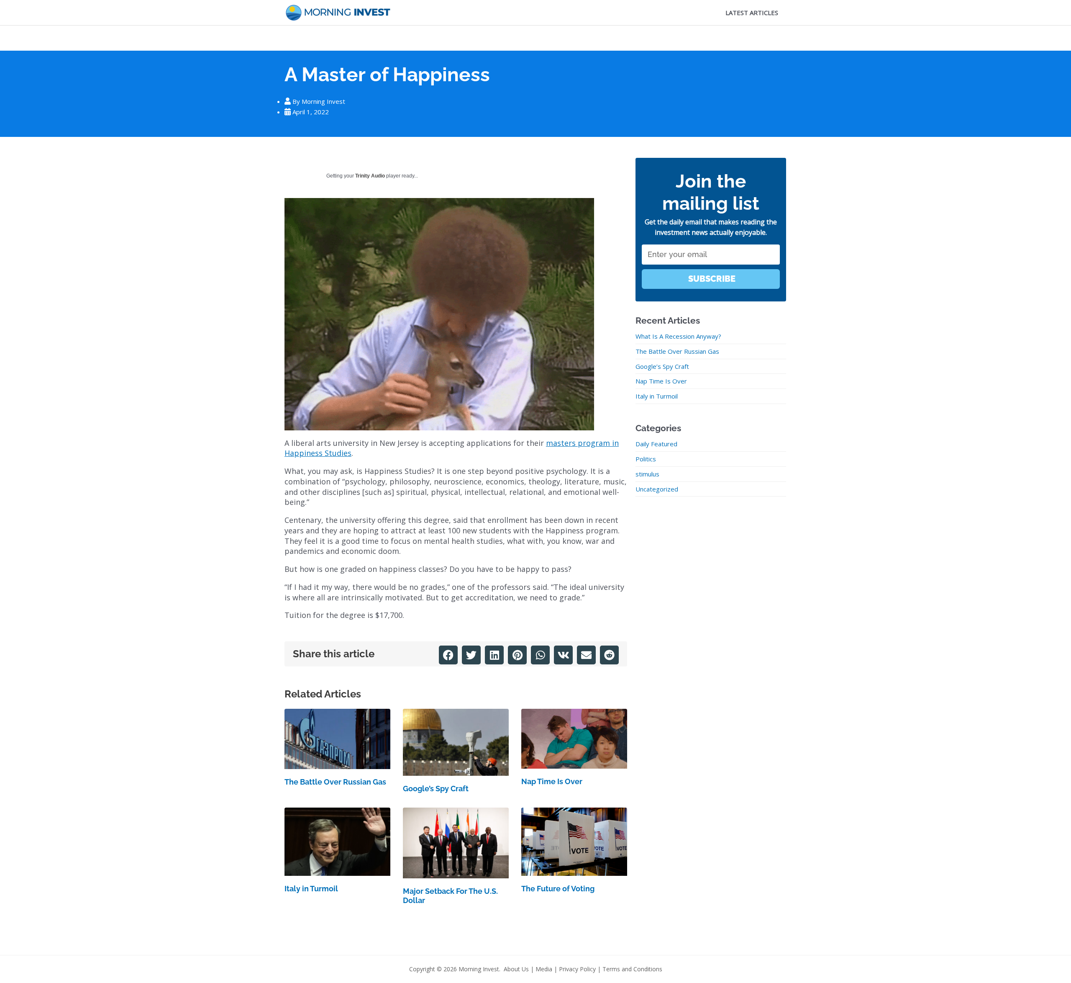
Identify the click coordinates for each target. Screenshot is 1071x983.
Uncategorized (656, 489)
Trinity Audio (370, 176)
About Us (516, 969)
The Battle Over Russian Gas (335, 781)
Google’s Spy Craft (436, 788)
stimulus (647, 474)
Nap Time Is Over (551, 781)
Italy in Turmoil (311, 888)
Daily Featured (656, 444)
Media (544, 969)
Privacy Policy (577, 969)
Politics (645, 459)
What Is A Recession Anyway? (678, 336)
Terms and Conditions (632, 969)
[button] (448, 655)
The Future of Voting (557, 888)
